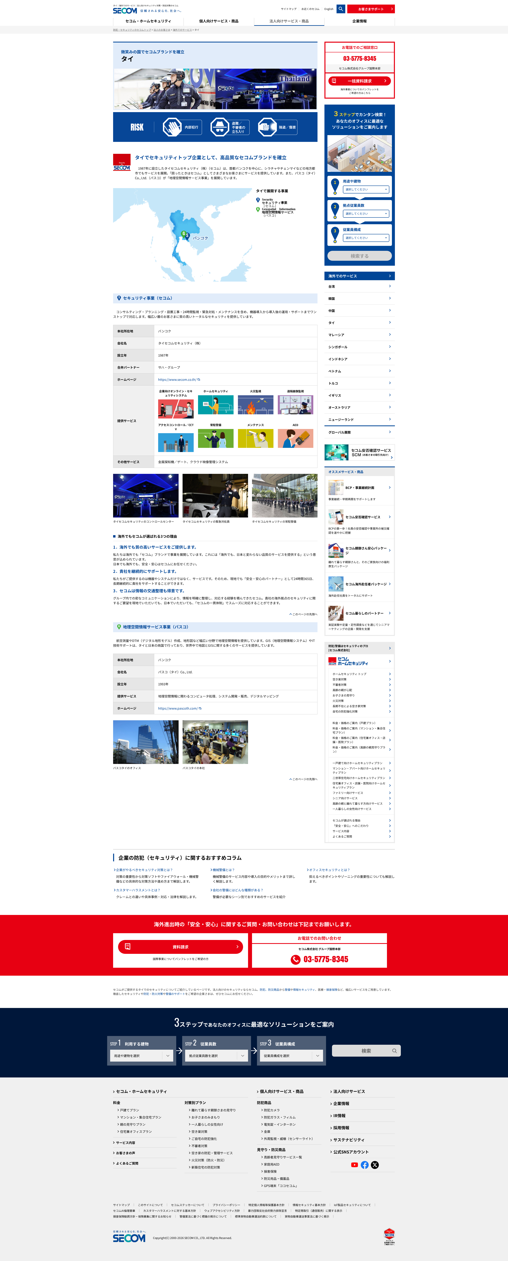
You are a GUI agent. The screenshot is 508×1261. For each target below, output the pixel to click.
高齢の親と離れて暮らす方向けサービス (358, 803)
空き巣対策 (339, 679)
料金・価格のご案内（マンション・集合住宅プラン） (359, 730)
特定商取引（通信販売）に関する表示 (318, 1211)
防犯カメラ (272, 1110)
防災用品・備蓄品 (276, 1178)
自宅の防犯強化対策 (345, 711)
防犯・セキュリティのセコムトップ (132, 29)
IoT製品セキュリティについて (352, 1205)
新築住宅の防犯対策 (205, 1167)
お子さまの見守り (344, 695)
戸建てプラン (129, 1110)
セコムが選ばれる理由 (346, 820)
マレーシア (336, 334)
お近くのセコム (310, 9)
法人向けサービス (349, 1091)
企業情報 (341, 1103)
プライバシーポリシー (226, 1205)
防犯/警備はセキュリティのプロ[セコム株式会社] (348, 648)
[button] (371, 9)
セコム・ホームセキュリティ (141, 1091)
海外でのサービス (182, 29)
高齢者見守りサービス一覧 (283, 1157)
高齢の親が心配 (342, 690)
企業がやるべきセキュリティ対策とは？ (144, 869)
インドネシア (337, 359)
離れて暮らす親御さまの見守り (213, 1110)
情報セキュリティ (304, 990)
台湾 (331, 286)
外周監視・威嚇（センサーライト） (289, 1138)
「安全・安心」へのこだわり (351, 826)
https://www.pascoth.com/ (178, 708)
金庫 (267, 1131)
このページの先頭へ (305, 614)
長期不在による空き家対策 (349, 706)
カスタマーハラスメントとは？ (138, 890)
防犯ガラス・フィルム (280, 1117)
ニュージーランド (341, 419)
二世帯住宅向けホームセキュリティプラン (359, 778)
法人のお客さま (162, 29)
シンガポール (337, 346)
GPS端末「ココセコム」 (281, 1185)
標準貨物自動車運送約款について (256, 1216)
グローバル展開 (339, 432)
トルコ (333, 383)
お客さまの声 (125, 1152)
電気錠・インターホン (280, 1124)
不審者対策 (339, 685)
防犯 (146, 994)
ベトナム (334, 371)
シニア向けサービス (345, 798)
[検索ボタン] (341, 9)
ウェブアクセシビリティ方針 (222, 1211)
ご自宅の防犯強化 (204, 1138)
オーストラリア (339, 407)
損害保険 (331, 990)
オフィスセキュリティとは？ (329, 869)
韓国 (331, 298)
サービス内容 (341, 831)
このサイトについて (150, 1205)
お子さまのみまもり (205, 1117)
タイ (331, 322)
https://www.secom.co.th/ (177, 379)
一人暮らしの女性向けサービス (352, 809)
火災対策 (338, 701)
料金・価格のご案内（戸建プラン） (355, 723)
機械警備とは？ (224, 869)
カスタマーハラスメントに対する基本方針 (169, 1211)
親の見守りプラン (132, 1124)
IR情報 (339, 1115)
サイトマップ (288, 9)
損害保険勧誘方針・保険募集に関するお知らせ (142, 1216)
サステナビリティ (349, 1140)
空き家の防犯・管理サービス (212, 1152)
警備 (287, 990)
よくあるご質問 (342, 836)
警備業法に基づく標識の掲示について (203, 1216)
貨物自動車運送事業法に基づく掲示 (307, 1216)
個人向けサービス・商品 (282, 1091)
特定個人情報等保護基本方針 (266, 1205)
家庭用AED (271, 1164)
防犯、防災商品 (269, 990)
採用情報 (341, 1127)
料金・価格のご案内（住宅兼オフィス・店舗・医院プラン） (359, 740)
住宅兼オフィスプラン (136, 1131)
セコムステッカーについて (187, 1205)
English (328, 9)
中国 (331, 310)
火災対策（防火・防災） (208, 1160)
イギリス (334, 395)
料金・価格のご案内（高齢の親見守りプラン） (359, 749)
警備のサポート (175, 994)
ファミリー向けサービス (348, 793)
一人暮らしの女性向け (207, 1124)
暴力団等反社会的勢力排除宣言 (267, 1211)
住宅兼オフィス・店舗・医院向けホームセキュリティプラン (359, 785)
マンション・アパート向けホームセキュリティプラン (359, 770)
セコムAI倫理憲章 (124, 1211)
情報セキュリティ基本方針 (309, 1205)
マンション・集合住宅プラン (140, 1117)
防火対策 (157, 994)
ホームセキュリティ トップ (349, 674)
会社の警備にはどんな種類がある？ (238, 890)
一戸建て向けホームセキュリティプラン (357, 763)
